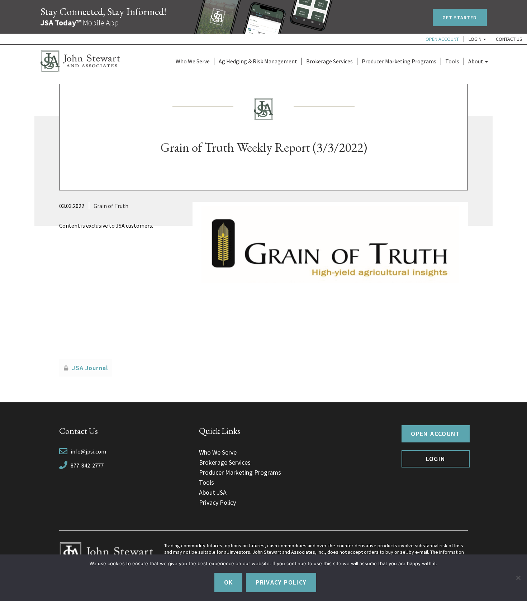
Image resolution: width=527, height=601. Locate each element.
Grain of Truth (111, 205)
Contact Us (509, 39)
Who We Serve (193, 61)
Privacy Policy (217, 502)
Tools (452, 61)
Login (476, 39)
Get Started (459, 17)
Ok (228, 582)
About (476, 61)
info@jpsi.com (88, 451)
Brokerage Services (329, 61)
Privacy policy (281, 582)
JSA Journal (90, 368)
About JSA (213, 492)
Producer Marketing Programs (399, 61)
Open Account (442, 39)
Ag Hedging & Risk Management (258, 61)
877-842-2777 (87, 465)
